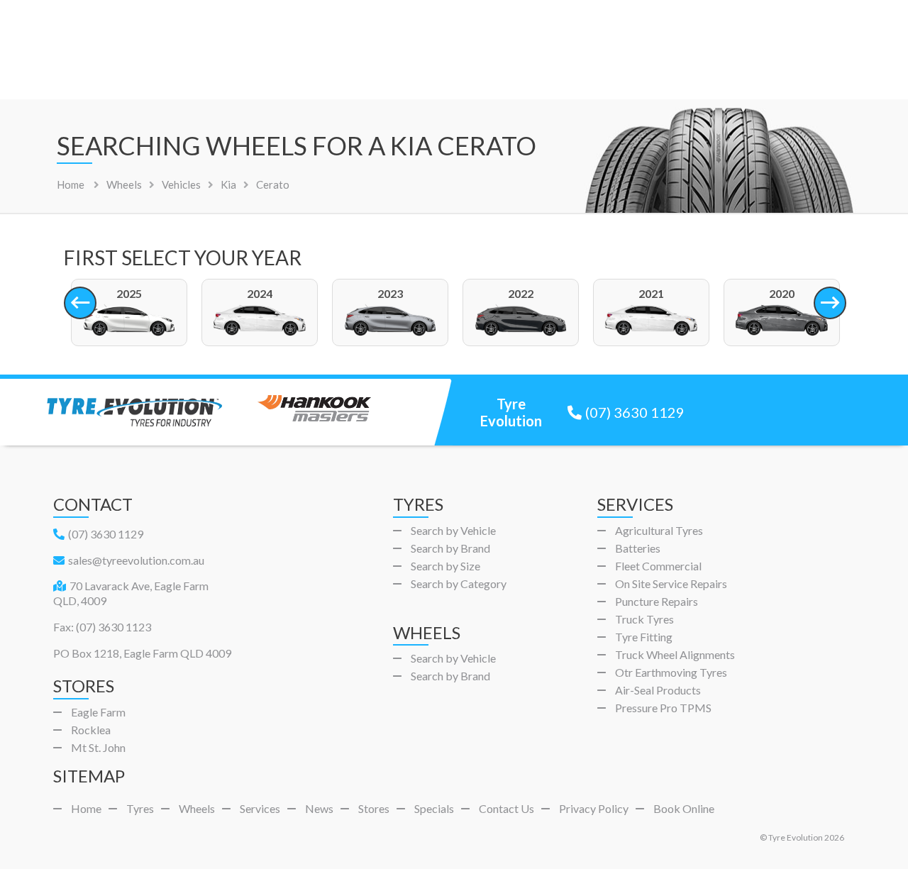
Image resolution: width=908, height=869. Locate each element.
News (319, 808)
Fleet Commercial (658, 565)
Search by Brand (450, 548)
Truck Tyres (644, 619)
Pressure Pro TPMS (663, 707)
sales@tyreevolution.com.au (136, 560)
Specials (434, 808)
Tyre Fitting (643, 636)
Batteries (637, 548)
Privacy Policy (594, 808)
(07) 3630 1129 (635, 412)
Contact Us (506, 808)
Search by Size (445, 565)
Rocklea (91, 729)
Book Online (683, 808)
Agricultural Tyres (659, 530)
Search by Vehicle (453, 530)
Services (260, 808)
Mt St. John (98, 747)
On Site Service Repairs (671, 583)
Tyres (140, 808)
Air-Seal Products (658, 690)
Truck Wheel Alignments (675, 654)
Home (70, 184)
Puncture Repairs (656, 601)
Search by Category (458, 583)
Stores (373, 808)
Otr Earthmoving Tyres (671, 672)
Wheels (197, 808)
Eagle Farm (98, 712)
